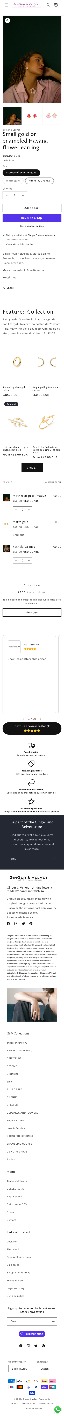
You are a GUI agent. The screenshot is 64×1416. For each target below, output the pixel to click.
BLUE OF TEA (14, 1089)
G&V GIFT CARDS (17, 1151)
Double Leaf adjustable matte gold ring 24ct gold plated (46, 450)
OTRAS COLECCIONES (20, 1136)
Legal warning (15, 1288)
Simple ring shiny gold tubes (14, 388)
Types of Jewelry (17, 1042)
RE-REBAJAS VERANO (19, 1050)
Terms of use (15, 1280)
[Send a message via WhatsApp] (57, 1409)
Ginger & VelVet (30, 1399)
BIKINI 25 (13, 1073)
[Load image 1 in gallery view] (12, 116)
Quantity (7, 188)
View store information (20, 244)
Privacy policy (46, 1403)
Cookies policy (15, 1296)
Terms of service (33, 1409)
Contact (11, 1220)
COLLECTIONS (15, 1188)
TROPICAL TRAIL (17, 1120)
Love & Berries (16, 1128)
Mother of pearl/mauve (21, 172)
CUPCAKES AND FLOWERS (22, 1112)
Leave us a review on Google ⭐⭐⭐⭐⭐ (32, 728)
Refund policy (28, 1403)
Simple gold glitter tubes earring (46, 388)
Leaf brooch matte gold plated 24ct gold (16, 448)
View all (32, 467)
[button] (7, 5)
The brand (13, 1249)
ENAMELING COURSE (19, 1143)
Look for (12, 1241)
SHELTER (12, 1104)
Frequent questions (19, 1257)
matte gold (15, 181)
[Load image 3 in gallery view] (51, 116)
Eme (9, 1081)
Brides (11, 1159)
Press (10, 1212)
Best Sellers (14, 1196)
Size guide (13, 1264)
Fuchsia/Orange (39, 180)
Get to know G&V (17, 1204)
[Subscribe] (53, 859)
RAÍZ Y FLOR (14, 1058)
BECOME (12, 1066)
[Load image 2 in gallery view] (32, 116)
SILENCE (12, 1097)
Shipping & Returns (18, 1272)
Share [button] (10, 287)
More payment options (32, 226)
